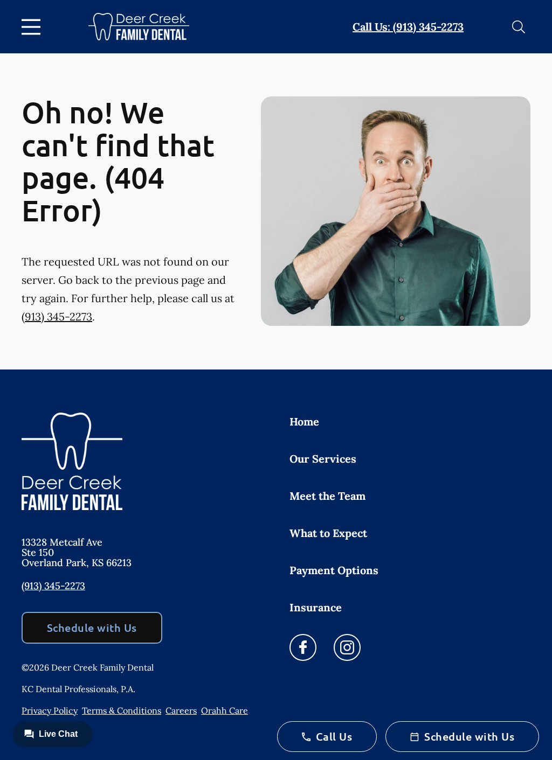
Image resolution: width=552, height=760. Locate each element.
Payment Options (333, 570)
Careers (181, 710)
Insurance (315, 607)
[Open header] (33, 27)
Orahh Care (224, 710)
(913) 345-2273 (57, 316)
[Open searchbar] (518, 27)
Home (304, 421)
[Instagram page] (347, 647)
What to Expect (328, 533)
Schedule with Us (92, 627)
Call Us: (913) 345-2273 (408, 26)
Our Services (322, 458)
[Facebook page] (302, 647)
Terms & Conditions (121, 710)
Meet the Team (327, 496)
